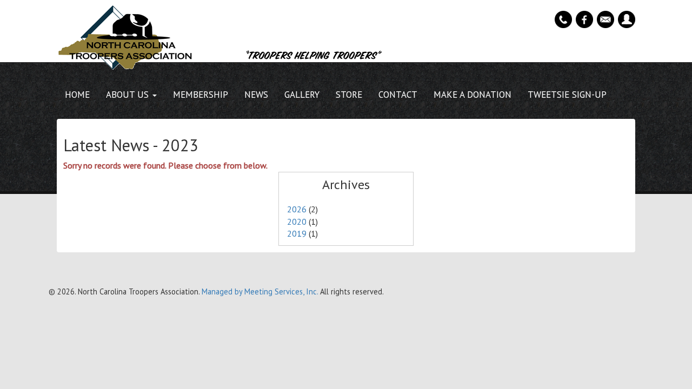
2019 (297, 233)
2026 (297, 209)
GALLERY (302, 94)
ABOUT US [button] (128, 94)
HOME (77, 94)
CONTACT (397, 94)
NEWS (256, 94)
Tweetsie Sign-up (567, 94)
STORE (349, 94)
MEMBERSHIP (200, 94)
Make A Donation (472, 94)
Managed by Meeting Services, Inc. (260, 291)
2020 (297, 221)
